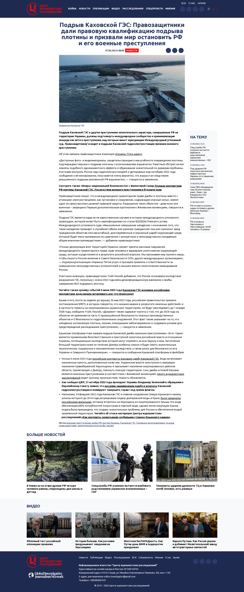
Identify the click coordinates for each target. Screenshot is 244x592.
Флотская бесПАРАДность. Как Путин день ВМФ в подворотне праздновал (143, 544)
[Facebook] (168, 50)
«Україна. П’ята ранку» (128, 154)
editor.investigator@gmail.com (119, 576)
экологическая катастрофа (91, 425)
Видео (116, 8)
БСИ (183, 3)
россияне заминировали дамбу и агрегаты (131, 386)
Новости (84, 8)
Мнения (170, 8)
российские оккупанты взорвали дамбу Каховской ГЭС (125, 358)
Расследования (133, 8)
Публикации (101, 8)
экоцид (110, 425)
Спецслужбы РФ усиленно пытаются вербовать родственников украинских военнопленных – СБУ (200, 153)
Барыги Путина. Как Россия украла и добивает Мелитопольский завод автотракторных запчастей (195, 544)
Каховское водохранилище (150, 423)
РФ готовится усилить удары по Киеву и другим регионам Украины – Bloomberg (202, 209)
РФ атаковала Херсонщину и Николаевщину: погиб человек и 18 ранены (200, 225)
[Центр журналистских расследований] (45, 9)
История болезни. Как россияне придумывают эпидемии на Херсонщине (95, 544)
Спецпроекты (146, 557)
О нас (191, 3)
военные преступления (79, 423)
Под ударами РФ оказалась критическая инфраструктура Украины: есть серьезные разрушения (202, 173)
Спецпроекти (154, 8)
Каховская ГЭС (127, 423)
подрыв (170, 423)
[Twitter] (174, 50)
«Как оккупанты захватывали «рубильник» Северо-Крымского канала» (125, 417)
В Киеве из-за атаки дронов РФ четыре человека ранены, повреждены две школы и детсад (54, 488)
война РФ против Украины (105, 423)
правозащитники (68, 425)
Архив (201, 3)
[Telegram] (181, 50)
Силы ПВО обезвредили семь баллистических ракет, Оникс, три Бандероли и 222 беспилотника (201, 192)
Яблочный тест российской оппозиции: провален (43, 543)
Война (72, 8)
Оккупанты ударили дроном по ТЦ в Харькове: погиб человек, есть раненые (185, 487)
